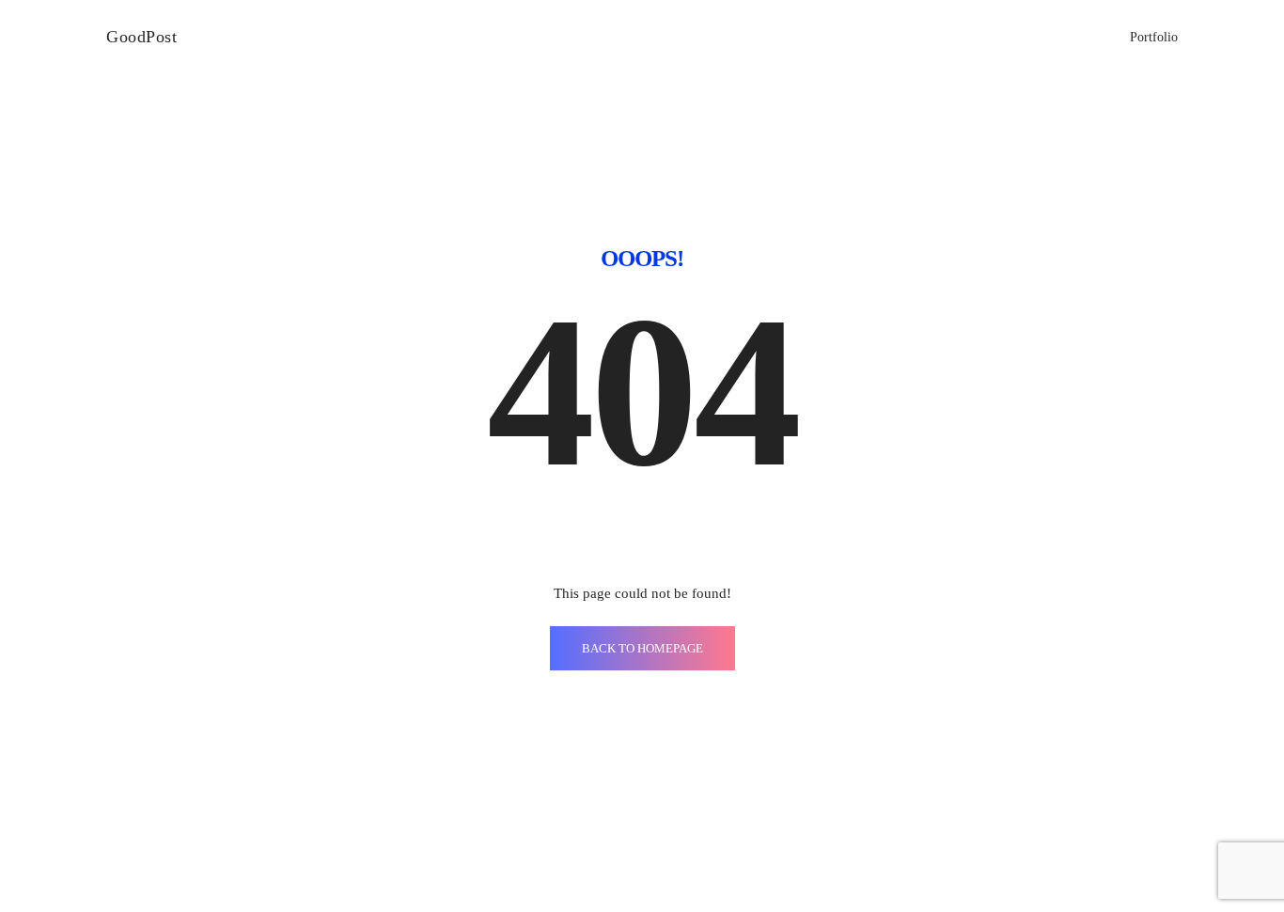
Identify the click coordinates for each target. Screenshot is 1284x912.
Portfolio (1154, 37)
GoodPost (141, 36)
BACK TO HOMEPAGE (642, 648)
